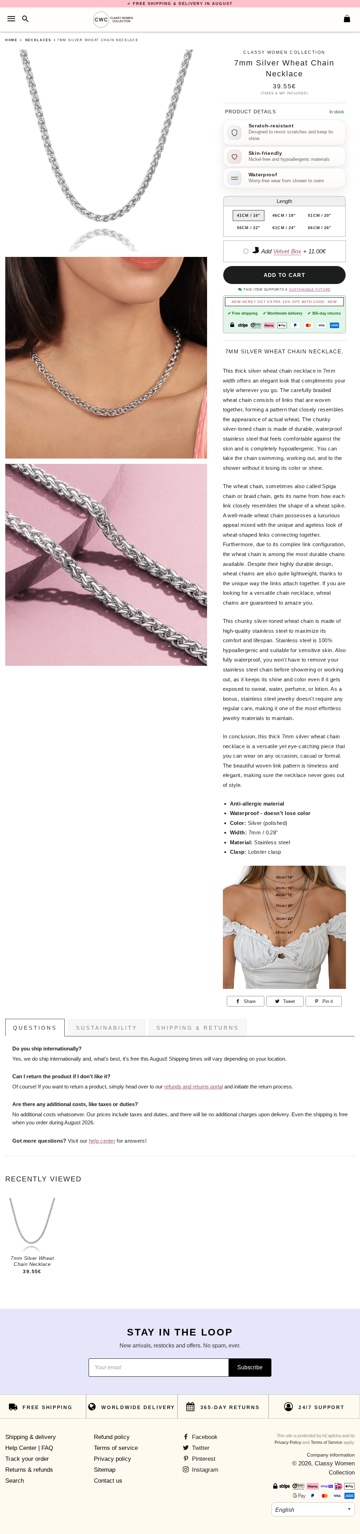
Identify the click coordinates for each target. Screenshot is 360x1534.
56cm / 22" (248, 228)
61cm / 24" (284, 228)
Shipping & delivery (30, 1437)
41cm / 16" (248, 215)
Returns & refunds (29, 1469)
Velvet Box (287, 251)
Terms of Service (326, 1442)
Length (284, 201)
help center (102, 1141)
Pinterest (203, 1459)
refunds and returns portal (193, 1087)
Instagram (204, 1469)
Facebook (204, 1437)
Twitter (200, 1448)
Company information (331, 1455)
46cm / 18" (284, 215)
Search (14, 1480)
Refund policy (112, 1437)
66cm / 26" (319, 228)
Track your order (27, 1459)
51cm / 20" (319, 215)
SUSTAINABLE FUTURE (309, 289)
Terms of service (116, 1448)
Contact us (108, 1480)
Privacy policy (112, 1459)
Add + (293, 251)
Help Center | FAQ (29, 1448)
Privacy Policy (288, 1442)
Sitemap (104, 1469)
